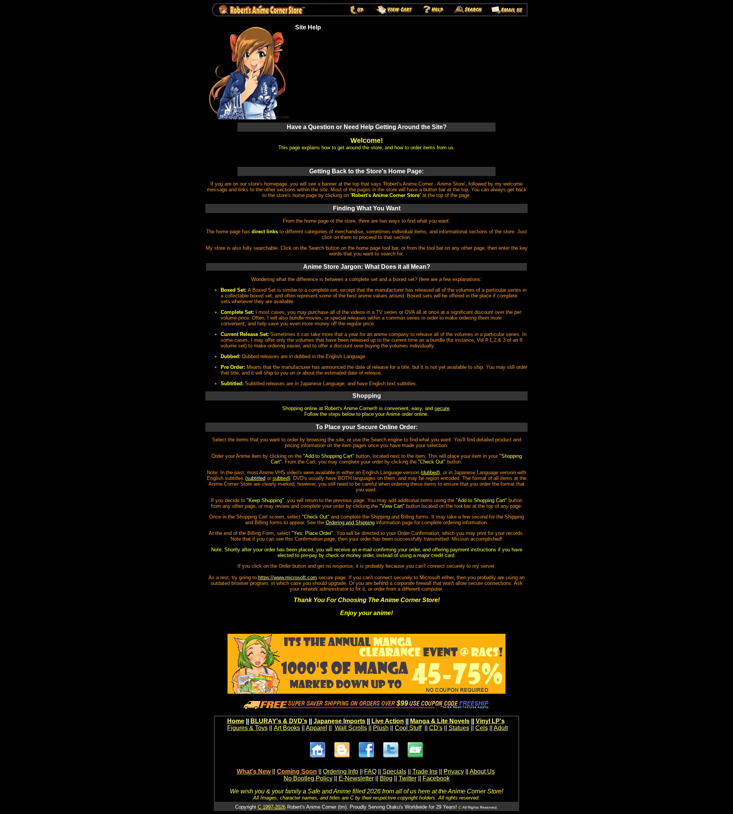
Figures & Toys (247, 728)
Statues (459, 728)
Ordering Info (340, 771)
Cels (481, 728)
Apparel (316, 728)
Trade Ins (425, 771)
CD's (435, 728)
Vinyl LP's (490, 721)
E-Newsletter (356, 778)
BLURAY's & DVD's (278, 721)
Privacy (454, 771)
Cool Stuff (408, 728)
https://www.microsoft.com (287, 577)
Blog (386, 778)
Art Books (287, 728)
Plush (381, 728)
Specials (394, 771)
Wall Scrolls (351, 728)
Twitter (408, 778)
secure (441, 408)
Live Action (387, 721)
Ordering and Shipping (350, 522)
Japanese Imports (339, 721)
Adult (501, 728)
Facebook (436, 778)
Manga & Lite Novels (440, 721)
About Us (482, 771)
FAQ (370, 771)
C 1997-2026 (272, 807)
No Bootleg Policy (308, 778)
